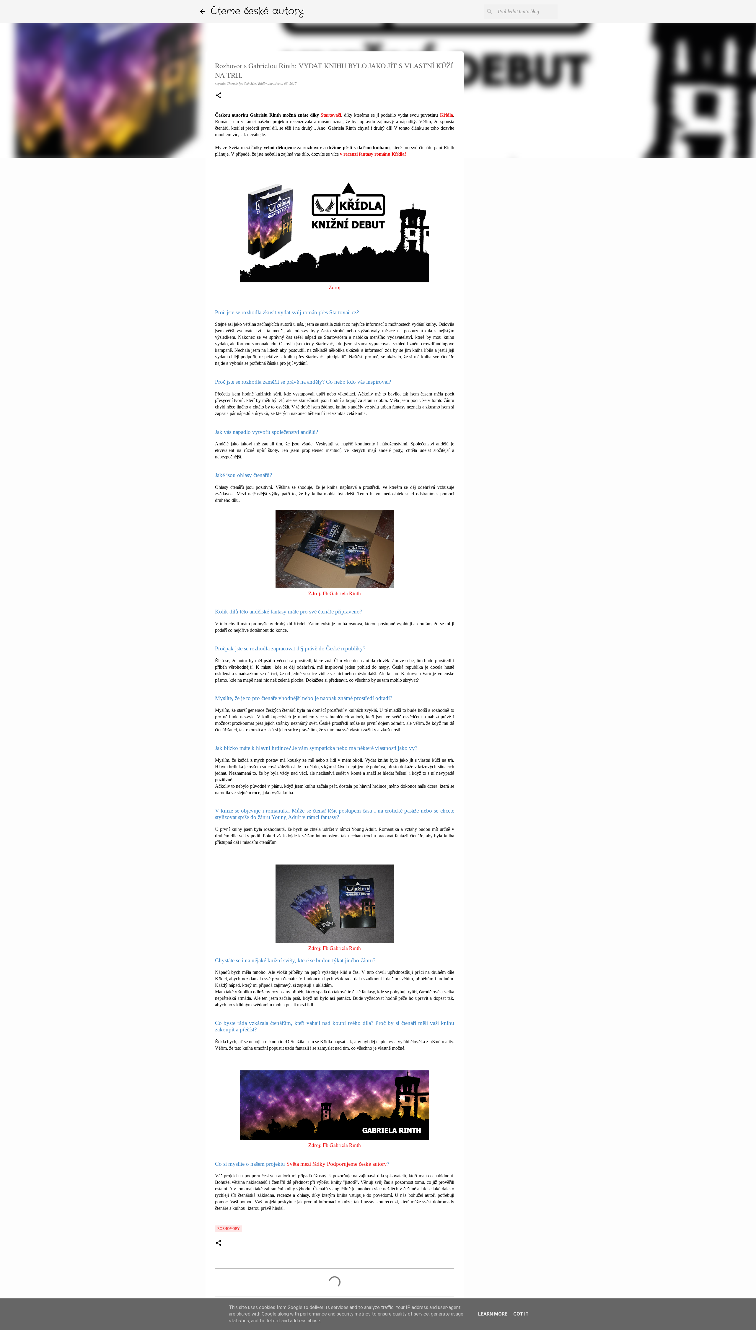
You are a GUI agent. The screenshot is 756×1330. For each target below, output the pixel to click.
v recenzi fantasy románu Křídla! (373, 154)
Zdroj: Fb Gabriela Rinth (334, 593)
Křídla (446, 115)
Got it (521, 1314)
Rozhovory (228, 1229)
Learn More (492, 1314)
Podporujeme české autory (357, 1164)
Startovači (331, 115)
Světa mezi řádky (305, 1164)
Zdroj (334, 287)
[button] (218, 96)
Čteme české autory (257, 11)
